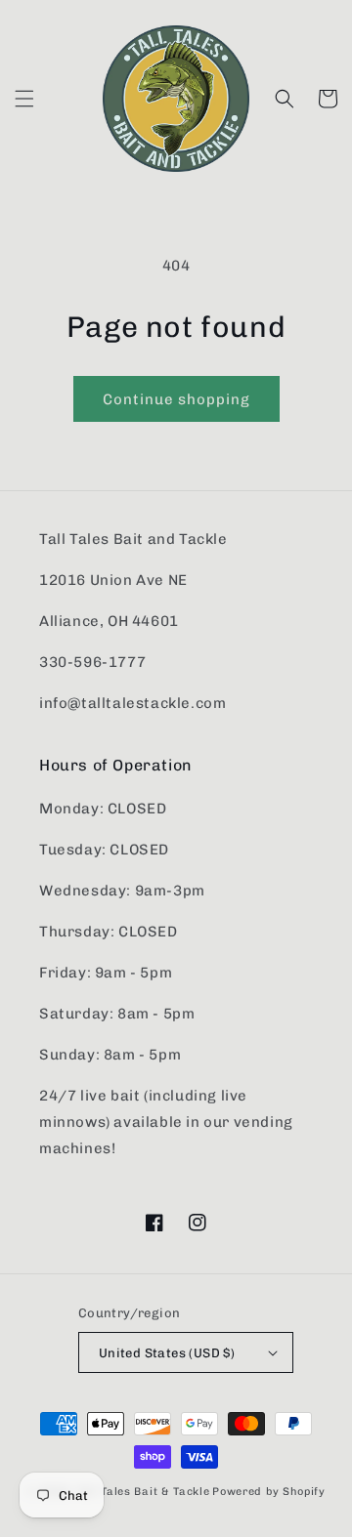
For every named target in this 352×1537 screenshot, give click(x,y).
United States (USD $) (167, 1353)
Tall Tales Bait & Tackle (143, 1491)
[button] (24, 98)
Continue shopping (176, 399)
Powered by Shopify (269, 1491)
